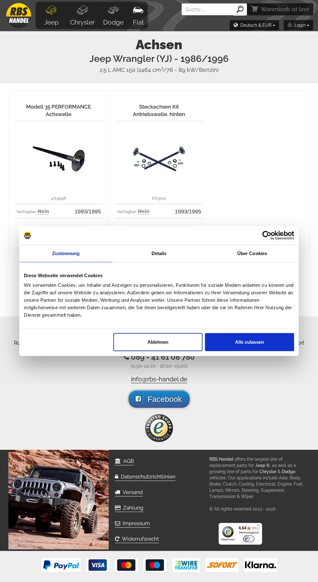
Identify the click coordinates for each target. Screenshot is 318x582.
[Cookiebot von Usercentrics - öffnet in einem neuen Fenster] (267, 235)
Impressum (135, 523)
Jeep (51, 22)
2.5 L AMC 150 (159, 70)
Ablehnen (158, 342)
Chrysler (82, 22)
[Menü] (258, 526)
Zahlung (131, 508)
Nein (43, 211)
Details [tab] (159, 253)
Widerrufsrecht (139, 539)
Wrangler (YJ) (171, 58)
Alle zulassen (249, 342)
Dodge (113, 22)
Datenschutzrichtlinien (146, 476)
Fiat (138, 22)
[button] (254, 25)
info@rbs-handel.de (159, 379)
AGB (127, 461)
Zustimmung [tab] (66, 253)
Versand (131, 492)
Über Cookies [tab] (252, 253)
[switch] (248, 538)
